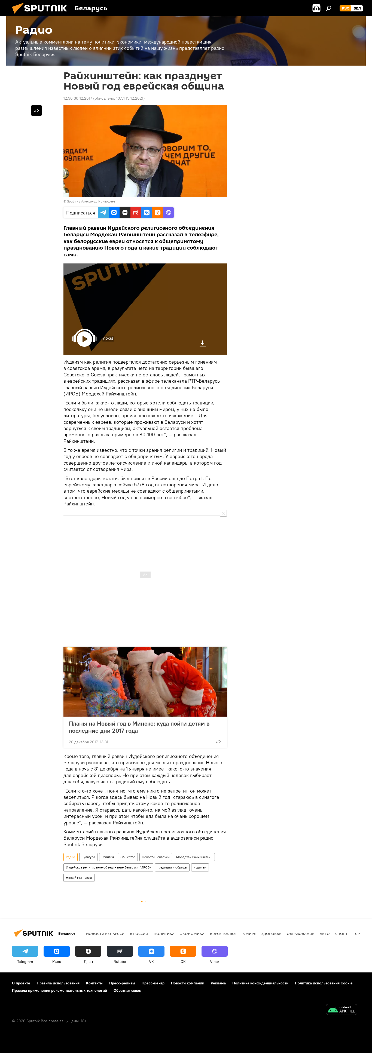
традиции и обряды (172, 867)
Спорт (341, 933)
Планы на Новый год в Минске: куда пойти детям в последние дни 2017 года (139, 727)
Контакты (94, 983)
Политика (164, 933)
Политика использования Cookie (324, 983)
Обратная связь (127, 990)
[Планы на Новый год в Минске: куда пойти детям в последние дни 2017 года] (145, 682)
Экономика (192, 933)
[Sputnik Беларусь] (41, 15)
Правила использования (58, 983)
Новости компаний (187, 983)
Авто (325, 933)
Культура (88, 857)
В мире (249, 933)
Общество (127, 857)
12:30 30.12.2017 (77, 98)
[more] (218, 741)
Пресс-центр (153, 983)
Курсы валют (223, 933)
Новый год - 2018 (79, 878)
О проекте (21, 983)
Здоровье (271, 933)
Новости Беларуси (156, 857)
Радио (70, 857)
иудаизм (200, 867)
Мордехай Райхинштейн (194, 857)
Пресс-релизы (122, 983)
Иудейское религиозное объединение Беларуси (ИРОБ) (108, 867)
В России (139, 933)
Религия (108, 857)
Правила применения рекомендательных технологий (59, 990)
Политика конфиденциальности (260, 983)
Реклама (218, 983)
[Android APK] (341, 1010)
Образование (300, 933)
